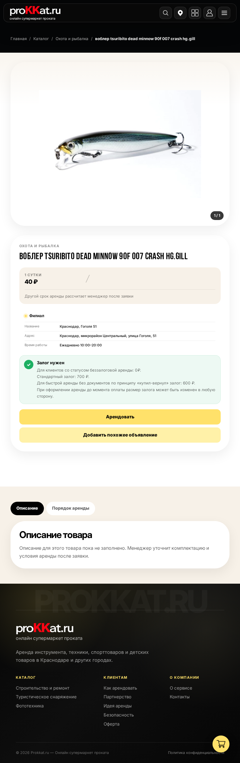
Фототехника (30, 706)
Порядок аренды (70, 508)
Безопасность (119, 715)
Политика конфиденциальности (196, 752)
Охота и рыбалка (72, 38)
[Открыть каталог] (195, 13)
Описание (27, 508)
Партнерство (117, 697)
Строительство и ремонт (42, 688)
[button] (120, 144)
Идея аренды (118, 706)
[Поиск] (166, 13)
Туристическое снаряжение (46, 697)
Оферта (111, 724)
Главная (19, 38)
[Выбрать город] (180, 13)
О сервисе (181, 688)
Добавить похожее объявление (120, 435)
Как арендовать (120, 688)
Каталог (41, 38)
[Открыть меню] (224, 13)
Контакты (180, 697)
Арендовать (120, 417)
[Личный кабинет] (209, 13)
